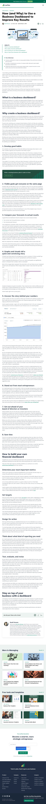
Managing (12, 10)
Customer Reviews (6, 781)
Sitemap (23, 790)
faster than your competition (32, 402)
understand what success (11, 189)
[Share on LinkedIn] (43, 24)
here (34, 490)
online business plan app (32, 635)
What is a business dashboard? (12, 47)
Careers (15, 779)
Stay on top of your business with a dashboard (16, 52)
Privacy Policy (29, 756)
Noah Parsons (7, 23)
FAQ (3, 785)
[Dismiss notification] (44, 1)
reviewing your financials (17, 375)
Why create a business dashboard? (13, 48)
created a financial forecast (25, 233)
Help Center (23, 777)
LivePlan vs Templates (39, 777)
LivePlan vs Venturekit (39, 785)
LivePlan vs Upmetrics (39, 783)
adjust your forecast (38, 375)
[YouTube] (9, 796)
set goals (24, 497)
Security (4, 788)
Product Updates (5, 783)
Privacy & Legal (12, 800)
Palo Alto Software (19, 624)
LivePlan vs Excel (38, 779)
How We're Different (6, 779)
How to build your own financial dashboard (15, 50)
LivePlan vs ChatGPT (38, 781)
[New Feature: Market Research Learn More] (23, 1)
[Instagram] (2, 796)
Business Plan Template (26, 788)
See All (40, 650)
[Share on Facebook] (41, 24)
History (15, 781)
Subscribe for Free (29, 800)
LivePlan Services (25, 779)
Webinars (23, 781)
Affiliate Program (24, 783)
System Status (5, 786)
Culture (15, 783)
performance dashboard (8, 465)
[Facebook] (5, 796)
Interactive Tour (5, 777)
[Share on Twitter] (38, 24)
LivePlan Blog (5, 10)
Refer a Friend (24, 785)
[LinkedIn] (7, 796)
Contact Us (16, 777)
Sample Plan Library (25, 786)
